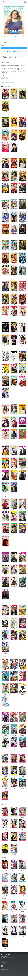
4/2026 (14, 57)
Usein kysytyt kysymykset (7, 957)
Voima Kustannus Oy (9, 82)
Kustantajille (4, 962)
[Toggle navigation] (25, 2)
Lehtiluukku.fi (7, 954)
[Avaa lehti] (5, 94)
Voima (2, 75)
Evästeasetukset (5, 963)
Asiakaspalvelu (4, 956)
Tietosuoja (3, 961)
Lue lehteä (14, 48)
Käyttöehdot (4, 959)
